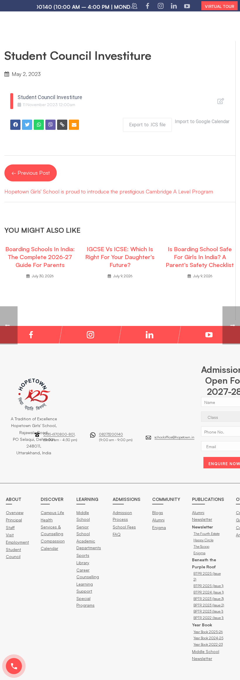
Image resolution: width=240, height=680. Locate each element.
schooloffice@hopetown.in (174, 437)
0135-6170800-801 (59, 434)
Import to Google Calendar (202, 121)
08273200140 (111, 434)
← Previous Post (30, 172)
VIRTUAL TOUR (219, 6)
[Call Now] (14, 666)
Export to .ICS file (147, 124)
